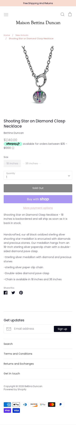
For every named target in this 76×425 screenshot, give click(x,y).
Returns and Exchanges (19, 364)
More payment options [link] (38, 208)
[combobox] (38, 175)
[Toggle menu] (6, 14)
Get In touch (12, 373)
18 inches (12, 163)
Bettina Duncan (14, 133)
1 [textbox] (6, 177)
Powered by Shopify (15, 389)
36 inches (31, 163)
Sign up (62, 329)
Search (8, 344)
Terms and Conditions (18, 354)
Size (6, 157)
